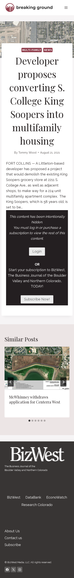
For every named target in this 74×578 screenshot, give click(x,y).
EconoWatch (56, 497)
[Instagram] (20, 569)
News (48, 50)
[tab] (29, 421)
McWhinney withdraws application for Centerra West (34, 399)
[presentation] (37, 368)
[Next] (63, 382)
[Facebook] (7, 569)
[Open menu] (65, 7)
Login (37, 251)
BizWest (13, 497)
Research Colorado (37, 505)
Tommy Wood (27, 152)
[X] (13, 569)
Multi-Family (31, 50)
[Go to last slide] (11, 382)
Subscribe (13, 545)
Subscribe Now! (37, 299)
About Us (12, 531)
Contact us (13, 538)
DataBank (33, 497)
